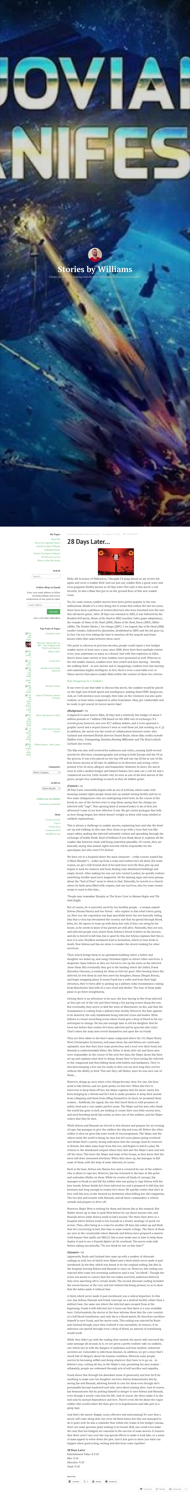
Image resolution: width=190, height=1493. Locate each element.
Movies (88, 534)
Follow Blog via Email (48, 587)
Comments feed (52, 830)
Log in (57, 823)
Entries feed (54, 826)
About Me (55, 539)
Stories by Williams (95, 269)
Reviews (96, 534)
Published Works (52, 549)
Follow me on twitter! (48, 798)
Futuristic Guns (53, 633)
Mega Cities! (54, 651)
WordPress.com (53, 833)
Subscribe (53, 611)
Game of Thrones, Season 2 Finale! (48, 696)
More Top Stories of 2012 (48, 715)
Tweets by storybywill (49, 804)
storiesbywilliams (75, 534)
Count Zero (54, 661)
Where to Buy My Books (48, 560)
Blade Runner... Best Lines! (47, 744)
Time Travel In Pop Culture (51, 730)
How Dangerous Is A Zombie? (85, 681)
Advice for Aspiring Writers (47, 542)
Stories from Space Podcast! (47, 553)
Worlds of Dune (52, 686)
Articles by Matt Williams (48, 546)
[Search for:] (46, 576)
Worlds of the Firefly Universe (50, 669)
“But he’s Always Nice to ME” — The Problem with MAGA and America (48, 645)
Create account (53, 819)
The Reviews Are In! (50, 557)
